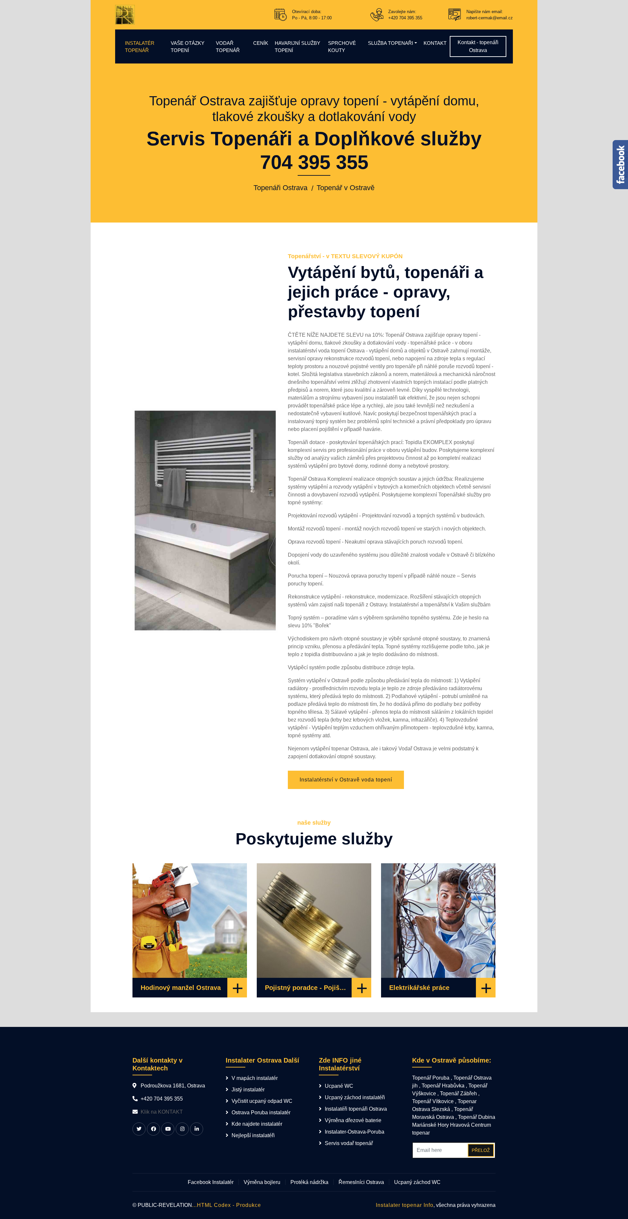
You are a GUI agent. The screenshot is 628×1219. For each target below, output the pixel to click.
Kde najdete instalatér (257, 1124)
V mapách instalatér (255, 1078)
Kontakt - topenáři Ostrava (478, 46)
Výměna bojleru (262, 1182)
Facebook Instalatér (211, 1182)
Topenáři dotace (306, 442)
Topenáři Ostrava (280, 188)
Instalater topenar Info (404, 1205)
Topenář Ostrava (404, 335)
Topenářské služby (460, 494)
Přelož (481, 1150)
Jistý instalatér (248, 1089)
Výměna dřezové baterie (353, 1120)
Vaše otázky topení (187, 46)
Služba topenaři (390, 43)
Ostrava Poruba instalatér (261, 1112)
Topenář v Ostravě (346, 188)
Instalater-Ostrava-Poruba (354, 1132)
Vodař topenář (228, 46)
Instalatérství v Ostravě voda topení (346, 779)
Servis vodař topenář (349, 1143)
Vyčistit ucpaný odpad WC (262, 1101)
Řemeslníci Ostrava (361, 1182)
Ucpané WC (339, 1086)
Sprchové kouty (342, 46)
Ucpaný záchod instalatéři (355, 1097)
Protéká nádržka (309, 1182)
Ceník (260, 43)
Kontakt (435, 43)
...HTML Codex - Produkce (226, 1205)
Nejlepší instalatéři (253, 1135)
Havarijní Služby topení (297, 46)
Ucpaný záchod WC (417, 1182)
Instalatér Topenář (139, 46)
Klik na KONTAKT (162, 1112)
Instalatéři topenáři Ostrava (356, 1109)
